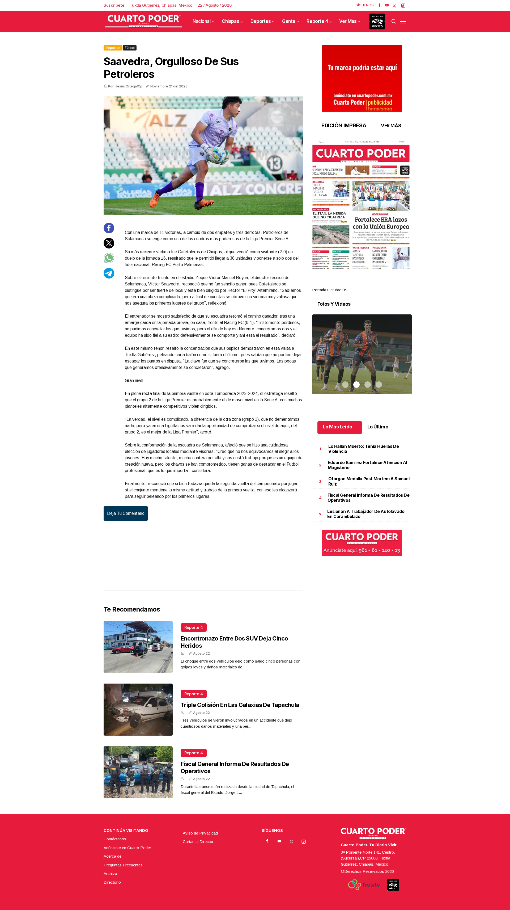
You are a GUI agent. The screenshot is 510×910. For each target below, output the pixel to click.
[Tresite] (364, 884)
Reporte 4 (317, 21)
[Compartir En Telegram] (109, 276)
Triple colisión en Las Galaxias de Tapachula (240, 704)
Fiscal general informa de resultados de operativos (368, 497)
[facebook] (379, 5)
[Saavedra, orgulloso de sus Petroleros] (203, 155)
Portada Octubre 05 (329, 290)
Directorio (112, 882)
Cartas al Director (198, 841)
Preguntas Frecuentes (123, 865)
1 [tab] (345, 283)
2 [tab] (356, 283)
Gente (288, 21)
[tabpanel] (362, 217)
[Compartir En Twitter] (109, 246)
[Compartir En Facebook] (109, 231)
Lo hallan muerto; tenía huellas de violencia (363, 449)
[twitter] (394, 5)
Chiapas (230, 21)
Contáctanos (115, 839)
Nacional (202, 21)
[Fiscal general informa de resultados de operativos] (138, 772)
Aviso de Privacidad (200, 833)
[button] (362, 205)
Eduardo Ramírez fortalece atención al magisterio (367, 465)
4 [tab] (379, 283)
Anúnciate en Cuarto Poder (127, 847)
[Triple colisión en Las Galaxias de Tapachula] (138, 710)
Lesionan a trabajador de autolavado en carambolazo (365, 514)
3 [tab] (367, 283)
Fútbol (130, 48)
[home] (143, 21)
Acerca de (112, 856)
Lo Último (377, 426)
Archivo (110, 873)
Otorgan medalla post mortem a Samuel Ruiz (369, 481)
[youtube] (387, 5)
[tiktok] (403, 5)
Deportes (260, 21)
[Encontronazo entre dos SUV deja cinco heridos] (138, 647)
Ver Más (347, 21)
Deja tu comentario (125, 513)
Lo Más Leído (337, 426)
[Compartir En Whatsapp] (109, 261)
